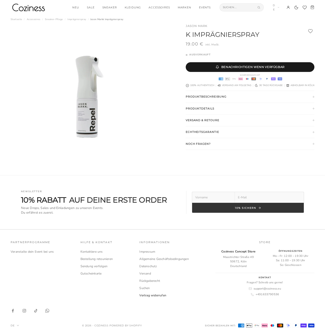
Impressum (147, 252)
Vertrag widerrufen (152, 295)
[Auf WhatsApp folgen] (47, 310)
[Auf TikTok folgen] (36, 310)
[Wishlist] (304, 7)
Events (205, 7)
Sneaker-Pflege (54, 19)
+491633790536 (267, 294)
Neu (75, 7)
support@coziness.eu (267, 289)
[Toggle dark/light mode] (296, 7)
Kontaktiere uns (91, 252)
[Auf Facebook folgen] (13, 310)
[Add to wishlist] (310, 31)
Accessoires (159, 7)
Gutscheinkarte (91, 273)
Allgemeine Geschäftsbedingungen (164, 259)
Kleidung (133, 7)
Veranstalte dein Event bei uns (32, 252)
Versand (145, 273)
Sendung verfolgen (94, 266)
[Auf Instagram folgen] (24, 310)
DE (274, 7)
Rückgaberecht (149, 281)
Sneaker (109, 7)
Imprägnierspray (76, 19)
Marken (184, 7)
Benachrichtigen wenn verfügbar (253, 67)
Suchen (144, 288)
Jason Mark (197, 26)
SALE (90, 7)
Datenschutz (148, 266)
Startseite (16, 19)
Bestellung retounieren (96, 259)
